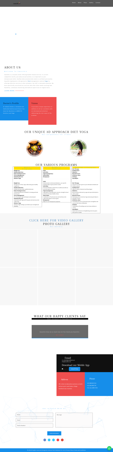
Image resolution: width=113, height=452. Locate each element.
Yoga (46, 81)
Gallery (91, 2)
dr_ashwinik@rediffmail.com (68, 360)
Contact (98, 2)
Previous (28, 335)
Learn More (9, 91)
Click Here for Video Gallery (56, 220)
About (79, 2)
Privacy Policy (70, 450)
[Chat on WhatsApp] (109, 448)
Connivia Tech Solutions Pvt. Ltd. (56, 450)
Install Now (74, 369)
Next (91, 335)
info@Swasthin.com (66, 361)
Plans (85, 2)
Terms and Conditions (80, 450)
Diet (29, 81)
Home (74, 2)
